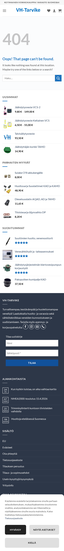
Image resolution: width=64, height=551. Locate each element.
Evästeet (7, 447)
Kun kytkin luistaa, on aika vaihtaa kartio (33, 389)
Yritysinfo (7, 485)
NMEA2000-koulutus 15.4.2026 (29, 398)
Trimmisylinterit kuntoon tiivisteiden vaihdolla (31, 410)
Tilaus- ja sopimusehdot (15, 472)
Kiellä (32, 542)
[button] (4, 11)
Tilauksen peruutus (13, 466)
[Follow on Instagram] (31, 326)
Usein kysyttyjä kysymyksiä (17, 479)
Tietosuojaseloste (12, 460)
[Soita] (43, 326)
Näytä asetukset (44, 529)
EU (4, 440)
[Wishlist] (48, 10)
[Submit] (58, 78)
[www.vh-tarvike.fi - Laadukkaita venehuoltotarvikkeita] (28, 10)
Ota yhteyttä (9, 453)
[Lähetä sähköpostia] (37, 326)
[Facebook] (25, 326)
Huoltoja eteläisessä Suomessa (28, 418)
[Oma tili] (54, 10)
